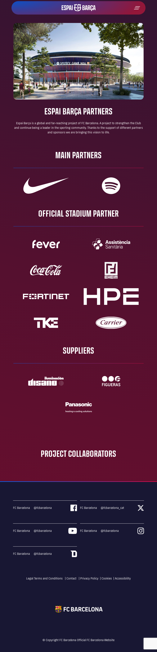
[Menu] (137, 7)
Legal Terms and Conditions (44, 578)
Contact (71, 578)
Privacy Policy (89, 578)
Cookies (106, 578)
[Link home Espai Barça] (78, 609)
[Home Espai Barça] (79, 7)
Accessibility (123, 578)
